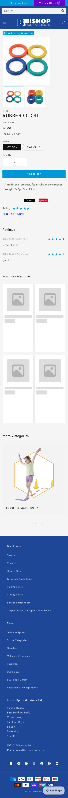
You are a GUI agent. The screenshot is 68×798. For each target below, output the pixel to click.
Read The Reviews (14, 214)
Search (11, 555)
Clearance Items (18, 3)
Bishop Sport (37, 791)
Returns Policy (15, 586)
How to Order (15, 571)
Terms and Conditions (19, 579)
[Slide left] (26, 523)
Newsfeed (12, 648)
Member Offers (48, 3)
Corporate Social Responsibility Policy (29, 610)
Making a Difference (18, 656)
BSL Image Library (17, 679)
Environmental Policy (19, 602)
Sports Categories (17, 640)
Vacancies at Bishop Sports (22, 687)
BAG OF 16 (33, 147)
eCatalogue (13, 672)
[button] (4, 22)
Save (44, 200)
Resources (12, 664)
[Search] (63, 11)
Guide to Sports (16, 632)
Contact (11, 563)
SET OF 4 (12, 147)
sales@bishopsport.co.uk (31, 750)
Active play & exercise (20, 33)
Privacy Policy (15, 594)
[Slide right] (42, 523)
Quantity (7, 155)
